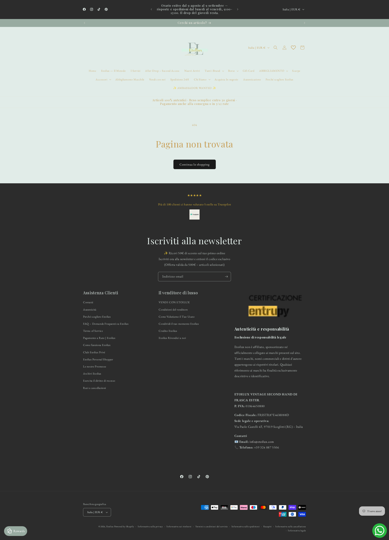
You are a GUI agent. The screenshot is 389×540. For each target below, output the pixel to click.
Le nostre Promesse (94, 366)
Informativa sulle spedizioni (246, 526)
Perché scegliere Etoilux (97, 316)
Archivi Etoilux (92, 373)
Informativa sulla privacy (150, 526)
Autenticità (89, 309)
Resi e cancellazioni (94, 388)
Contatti (88, 302)
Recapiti (267, 526)
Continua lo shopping (195, 164)
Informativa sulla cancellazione (290, 526)
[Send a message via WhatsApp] (379, 530)
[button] (214, 70)
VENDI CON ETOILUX (174, 302)
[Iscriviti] (226, 276)
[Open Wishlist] (293, 47)
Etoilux (110, 526)
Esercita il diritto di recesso (99, 381)
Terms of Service (93, 331)
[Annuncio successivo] (237, 9)
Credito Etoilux (168, 331)
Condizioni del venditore (173, 309)
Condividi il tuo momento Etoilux (179, 323)
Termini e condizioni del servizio (211, 526)
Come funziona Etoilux (97, 345)
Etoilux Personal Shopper (98, 359)
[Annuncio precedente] (151, 9)
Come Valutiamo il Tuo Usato (176, 316)
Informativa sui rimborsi (179, 526)
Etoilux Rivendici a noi (172, 338)
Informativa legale (297, 530)
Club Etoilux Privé (94, 352)
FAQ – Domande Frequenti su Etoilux (105, 323)
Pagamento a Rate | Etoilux (99, 338)
